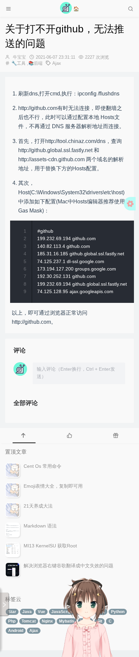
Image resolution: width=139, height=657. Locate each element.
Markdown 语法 (40, 526)
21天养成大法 (38, 506)
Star (12, 611)
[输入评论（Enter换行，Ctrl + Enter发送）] (79, 373)
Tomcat (29, 621)
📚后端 (35, 63)
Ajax (56, 63)
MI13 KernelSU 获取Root (50, 545)
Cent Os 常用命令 (42, 466)
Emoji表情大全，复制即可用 (53, 486)
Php (12, 621)
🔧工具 (19, 63)
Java (27, 611)
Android (15, 630)
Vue (41, 611)
